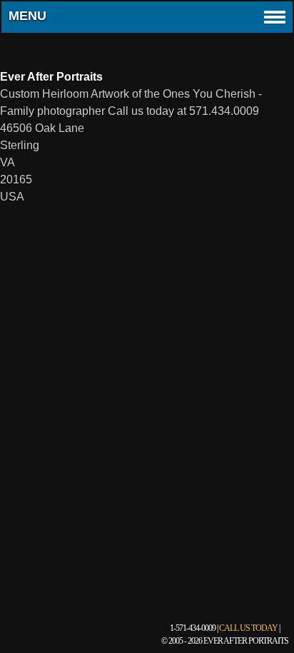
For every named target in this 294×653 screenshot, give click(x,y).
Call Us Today (248, 628)
